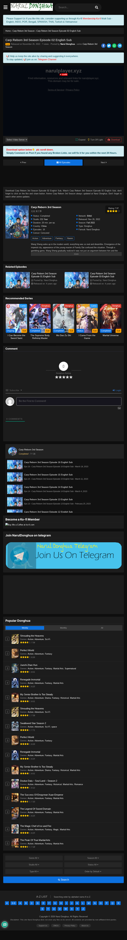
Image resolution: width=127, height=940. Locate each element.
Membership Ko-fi (92, 18)
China (43, 226)
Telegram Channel (47, 59)
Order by (92, 871)
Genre (33, 858)
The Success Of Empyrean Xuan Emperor (41, 794)
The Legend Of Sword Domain (35, 808)
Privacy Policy (70, 926)
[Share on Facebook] (103, 46)
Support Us (43, 926)
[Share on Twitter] (109, 46)
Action (35, 238)
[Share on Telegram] (120, 46)
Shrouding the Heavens (32, 635)
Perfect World (27, 650)
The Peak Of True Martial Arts (35, 840)
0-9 (13, 903)
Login (118, 390)
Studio (33, 865)
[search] (96, 7)
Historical (64, 698)
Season (92, 858)
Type (33, 871)
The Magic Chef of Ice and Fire (35, 826)
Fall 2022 (91, 223)
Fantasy (59, 238)
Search (64, 879)
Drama (48, 698)
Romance (78, 784)
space (54, 727)
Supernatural (70, 668)
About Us (84, 926)
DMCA (55, 926)
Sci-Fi (47, 639)
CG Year (44, 219)
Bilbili (89, 216)
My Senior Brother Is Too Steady (36, 694)
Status (92, 865)
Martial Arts (58, 668)
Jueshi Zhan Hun (28, 665)
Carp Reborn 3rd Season (31, 449)
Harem (70, 238)
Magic (56, 829)
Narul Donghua (67, 44)
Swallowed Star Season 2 (33, 723)
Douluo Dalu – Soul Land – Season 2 (38, 780)
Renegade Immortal (30, 679)
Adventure (46, 238)
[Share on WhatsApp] (114, 46)
